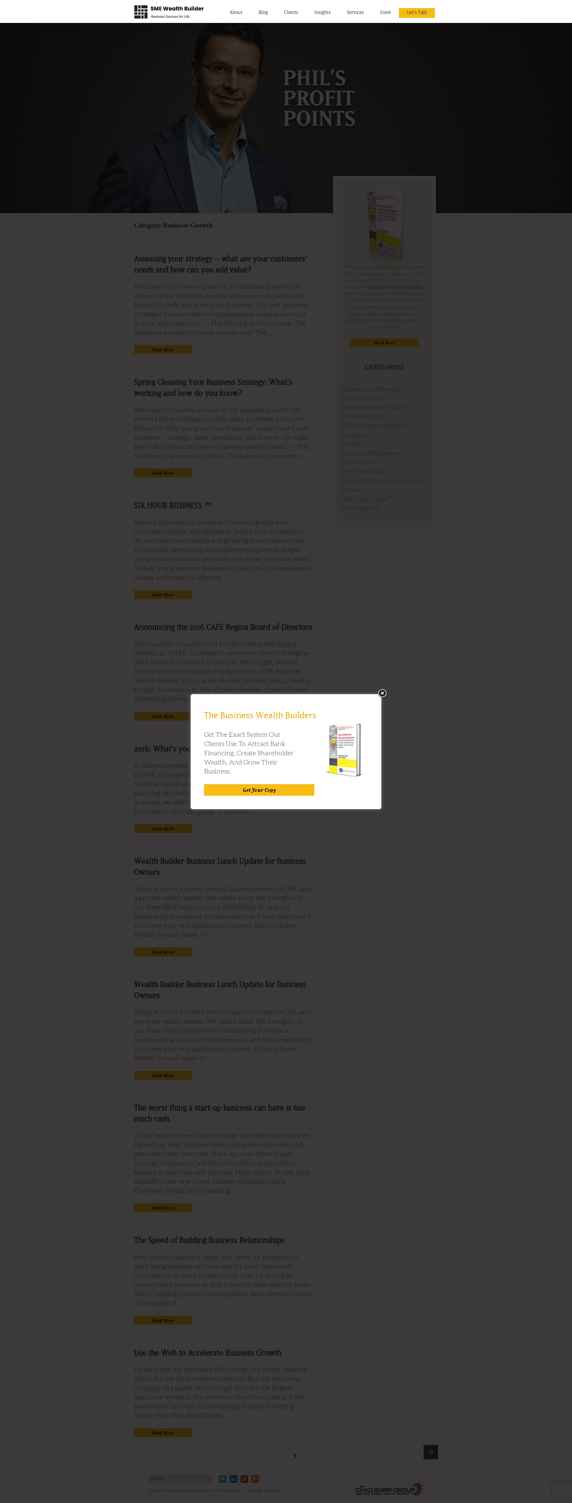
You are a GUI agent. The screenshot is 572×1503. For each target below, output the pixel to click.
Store (385, 12)
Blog (263, 12)
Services (355, 12)
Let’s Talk (417, 12)
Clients (291, 12)
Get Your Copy (259, 790)
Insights (322, 12)
